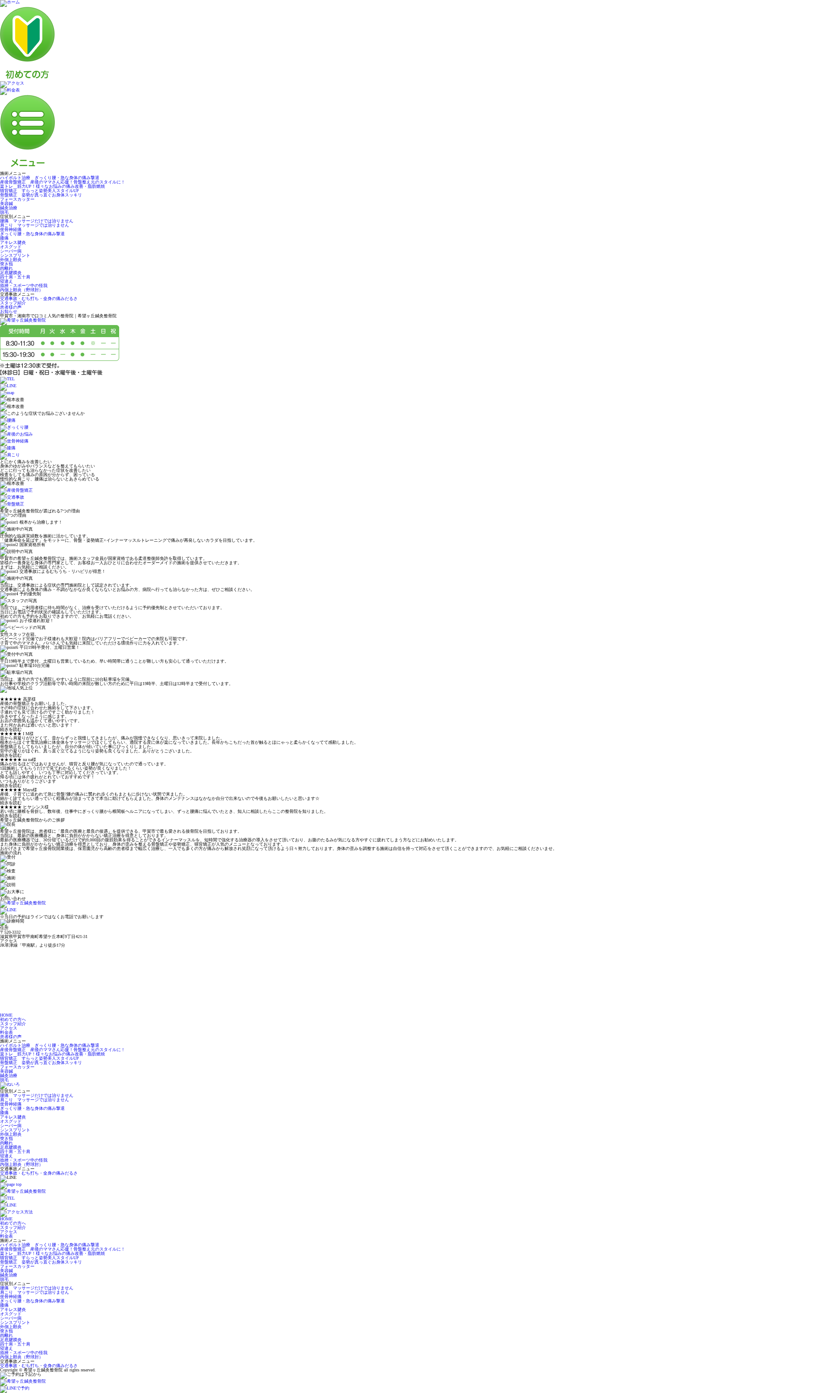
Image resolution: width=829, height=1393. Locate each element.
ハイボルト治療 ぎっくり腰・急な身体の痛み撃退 (49, 177)
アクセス (8, 1028)
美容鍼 (6, 203)
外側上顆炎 (11, 259)
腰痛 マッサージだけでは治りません (36, 220)
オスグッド (11, 246)
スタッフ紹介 (13, 302)
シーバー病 (11, 251)
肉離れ (6, 268)
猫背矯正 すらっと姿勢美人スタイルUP (39, 190)
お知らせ (8, 311)
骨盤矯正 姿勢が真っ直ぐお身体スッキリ (41, 195)
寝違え (6, 281)
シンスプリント (15, 255)
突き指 (6, 264)
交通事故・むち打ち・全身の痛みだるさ (39, 298)
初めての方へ (13, 1019)
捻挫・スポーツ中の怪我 (23, 285)
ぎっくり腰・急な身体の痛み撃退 (32, 233)
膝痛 (4, 238)
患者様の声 (11, 307)
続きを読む (11, 729)
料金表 (6, 1032)
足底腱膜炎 (11, 272)
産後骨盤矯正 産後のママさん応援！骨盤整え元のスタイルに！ (62, 182)
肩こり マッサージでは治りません (34, 225)
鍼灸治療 (8, 207)
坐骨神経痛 (11, 229)
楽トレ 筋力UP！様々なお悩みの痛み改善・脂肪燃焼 (52, 186)
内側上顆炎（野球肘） (21, 289)
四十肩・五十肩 (15, 277)
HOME (6, 1015)
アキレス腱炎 (13, 242)
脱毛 (4, 212)
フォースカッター (17, 199)
